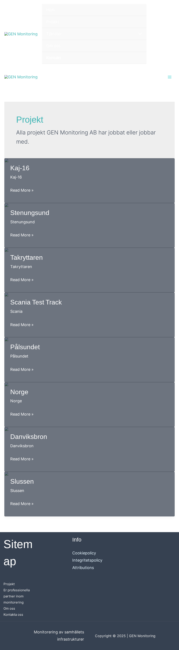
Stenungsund (29, 212)
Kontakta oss (13, 614)
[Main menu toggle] (169, 77)
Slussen (22, 481)
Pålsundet (25, 347)
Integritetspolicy (87, 560)
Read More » (22, 191)
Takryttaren (26, 257)
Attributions (83, 567)
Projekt (9, 584)
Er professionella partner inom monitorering (16, 596)
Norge (19, 392)
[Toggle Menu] (139, 34)
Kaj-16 (19, 168)
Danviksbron (28, 436)
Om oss (9, 608)
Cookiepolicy (84, 553)
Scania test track (36, 302)
